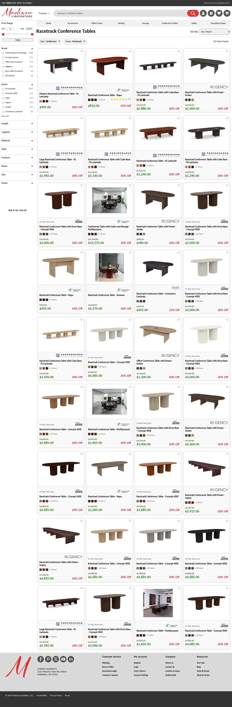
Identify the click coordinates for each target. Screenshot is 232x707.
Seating (121, 23)
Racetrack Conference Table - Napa (105, 95)
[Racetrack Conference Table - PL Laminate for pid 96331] (158, 139)
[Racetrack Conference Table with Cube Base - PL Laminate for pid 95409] (158, 70)
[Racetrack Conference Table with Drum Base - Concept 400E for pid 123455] (206, 277)
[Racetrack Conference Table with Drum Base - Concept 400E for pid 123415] (109, 612)
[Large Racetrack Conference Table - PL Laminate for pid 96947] (61, 138)
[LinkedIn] (71, 659)
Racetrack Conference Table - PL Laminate (157, 161)
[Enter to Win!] (211, 16)
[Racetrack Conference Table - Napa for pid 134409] (61, 277)
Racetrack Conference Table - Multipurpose (109, 429)
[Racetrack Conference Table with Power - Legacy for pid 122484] (207, 476)
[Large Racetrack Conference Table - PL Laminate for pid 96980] (61, 607)
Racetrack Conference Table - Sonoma (106, 295)
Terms (67, 696)
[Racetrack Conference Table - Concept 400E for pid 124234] (158, 475)
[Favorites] (219, 16)
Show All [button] (5, 116)
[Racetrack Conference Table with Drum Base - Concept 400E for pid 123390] (61, 210)
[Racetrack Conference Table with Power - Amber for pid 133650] (207, 409)
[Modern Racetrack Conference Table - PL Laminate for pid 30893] (61, 75)
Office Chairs (96, 23)
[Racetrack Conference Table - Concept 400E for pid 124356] (61, 408)
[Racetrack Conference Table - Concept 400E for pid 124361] (109, 341)
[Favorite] (81, 51)
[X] (55, 659)
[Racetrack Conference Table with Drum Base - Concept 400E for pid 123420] (206, 210)
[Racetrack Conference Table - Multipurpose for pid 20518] (158, 616)
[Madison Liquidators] (17, 16)
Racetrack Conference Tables (65, 31)
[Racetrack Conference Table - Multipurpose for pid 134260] (109, 414)
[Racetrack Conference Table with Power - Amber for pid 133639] (207, 74)
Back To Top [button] (13, 210)
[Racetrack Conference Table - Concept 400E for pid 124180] (207, 542)
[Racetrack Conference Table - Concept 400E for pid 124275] (158, 542)
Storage (145, 23)
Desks (48, 23)
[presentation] (17, 49)
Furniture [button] (44, 13)
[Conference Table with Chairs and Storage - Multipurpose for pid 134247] (109, 212)
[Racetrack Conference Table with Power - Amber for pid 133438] (158, 210)
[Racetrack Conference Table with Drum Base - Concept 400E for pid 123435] (206, 344)
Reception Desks (218, 23)
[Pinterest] (48, 659)
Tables (194, 23)
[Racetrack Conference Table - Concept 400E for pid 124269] (207, 609)
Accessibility (42, 696)
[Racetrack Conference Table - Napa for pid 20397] (109, 476)
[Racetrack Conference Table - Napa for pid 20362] (109, 75)
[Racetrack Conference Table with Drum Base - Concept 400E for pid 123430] (158, 411)
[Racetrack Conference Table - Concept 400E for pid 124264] (61, 475)
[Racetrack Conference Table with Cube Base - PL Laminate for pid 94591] (61, 339)
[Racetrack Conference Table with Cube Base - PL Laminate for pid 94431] (109, 137)
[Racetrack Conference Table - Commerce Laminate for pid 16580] (158, 278)
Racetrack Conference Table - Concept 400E (109, 362)
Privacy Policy (56, 696)
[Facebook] (40, 659)
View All (22, 210)
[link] (226, 13)
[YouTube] (63, 659)
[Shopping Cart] (226, 13)
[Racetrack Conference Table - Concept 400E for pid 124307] (109, 542)
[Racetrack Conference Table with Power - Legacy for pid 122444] (61, 543)
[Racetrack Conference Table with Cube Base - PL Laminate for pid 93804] (207, 139)
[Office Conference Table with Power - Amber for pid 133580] (158, 343)
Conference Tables (170, 23)
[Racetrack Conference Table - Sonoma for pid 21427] (109, 281)
